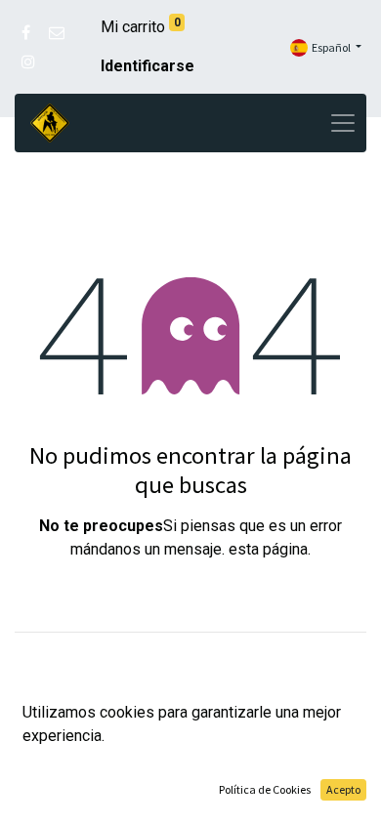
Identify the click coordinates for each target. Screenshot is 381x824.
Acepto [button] (343, 789)
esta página (268, 549)
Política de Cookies (265, 789)
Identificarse (147, 66)
